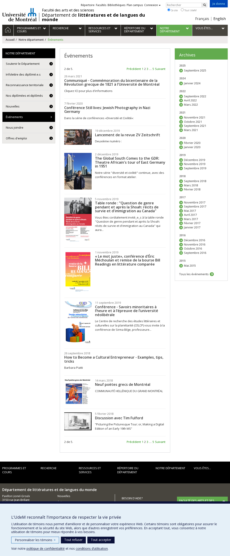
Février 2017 (192, 223)
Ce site (174, 10)
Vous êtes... (202, 468)
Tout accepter (101, 540)
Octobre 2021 (193, 122)
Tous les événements (194, 274)
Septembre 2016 (195, 253)
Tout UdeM (190, 10)
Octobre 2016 (193, 248)
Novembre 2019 (194, 164)
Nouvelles (13, 106)
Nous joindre (14, 127)
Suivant (160, 69)
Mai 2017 (190, 211)
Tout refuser (73, 540)
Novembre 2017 (194, 202)
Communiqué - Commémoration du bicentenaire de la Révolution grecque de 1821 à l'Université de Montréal (111, 82)
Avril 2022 (190, 100)
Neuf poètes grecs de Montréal (122, 384)
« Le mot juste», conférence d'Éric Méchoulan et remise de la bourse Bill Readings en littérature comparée (127, 260)
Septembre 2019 (195, 168)
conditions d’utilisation (92, 548)
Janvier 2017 (192, 227)
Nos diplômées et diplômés (24, 96)
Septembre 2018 (195, 181)
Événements (14, 117)
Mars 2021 (191, 130)
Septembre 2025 (195, 70)
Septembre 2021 (195, 126)
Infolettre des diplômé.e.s (23, 74)
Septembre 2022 (195, 96)
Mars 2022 (191, 105)
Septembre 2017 (195, 206)
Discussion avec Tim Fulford (119, 417)
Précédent (134, 69)
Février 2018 (192, 189)
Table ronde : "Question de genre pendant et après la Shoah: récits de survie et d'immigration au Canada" (127, 207)
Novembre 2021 (194, 117)
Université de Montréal (19, 14)
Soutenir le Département (23, 64)
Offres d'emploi (16, 138)
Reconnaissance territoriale (25, 85)
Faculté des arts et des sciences (68, 10)
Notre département (31, 40)
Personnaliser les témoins (35, 540)
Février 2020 (192, 143)
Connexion (151, 5)
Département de (93, 17)
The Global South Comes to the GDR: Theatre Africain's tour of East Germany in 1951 (130, 162)
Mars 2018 (191, 185)
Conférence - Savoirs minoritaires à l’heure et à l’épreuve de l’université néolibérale (126, 310)
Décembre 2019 (194, 160)
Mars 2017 (191, 219)
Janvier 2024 (192, 83)
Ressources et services (90, 470)
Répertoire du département (127, 470)
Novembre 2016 (194, 244)
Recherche (49, 468)
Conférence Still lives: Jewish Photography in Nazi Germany (107, 109)
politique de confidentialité (46, 548)
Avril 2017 (190, 215)
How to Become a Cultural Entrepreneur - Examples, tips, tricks (113, 359)
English (219, 18)
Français (202, 18)
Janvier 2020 (192, 147)
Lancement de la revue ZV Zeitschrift (127, 134)
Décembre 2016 (194, 240)
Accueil (10, 40)
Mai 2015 (190, 265)
